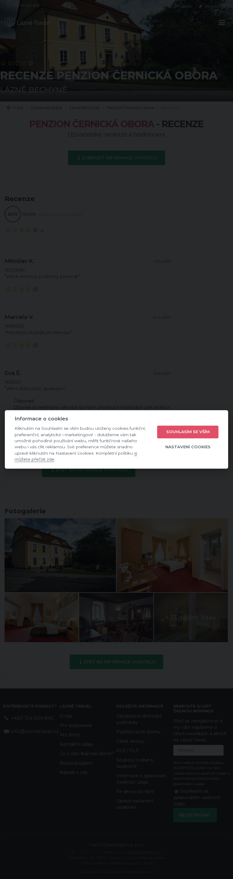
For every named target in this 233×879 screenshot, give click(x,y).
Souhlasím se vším (188, 431)
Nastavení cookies (188, 446)
